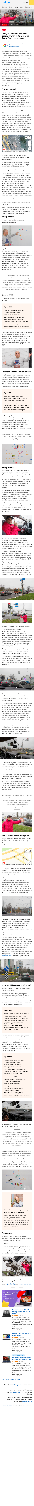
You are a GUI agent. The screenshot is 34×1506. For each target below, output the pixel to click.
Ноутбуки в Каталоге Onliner (11, 1379)
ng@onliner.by (27, 1401)
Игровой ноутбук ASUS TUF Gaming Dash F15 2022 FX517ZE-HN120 (21, 1312)
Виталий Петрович (9, 42)
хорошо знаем (6, 956)
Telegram (17, 1385)
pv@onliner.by (10, 1284)
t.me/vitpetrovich (25, 1284)
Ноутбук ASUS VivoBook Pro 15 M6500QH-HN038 (21, 1335)
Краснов (17, 1405)
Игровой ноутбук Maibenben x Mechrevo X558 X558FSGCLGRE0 (21, 1359)
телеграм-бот (15, 1392)
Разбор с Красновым (7, 1405)
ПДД (21, 1405)
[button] (15, 597)
